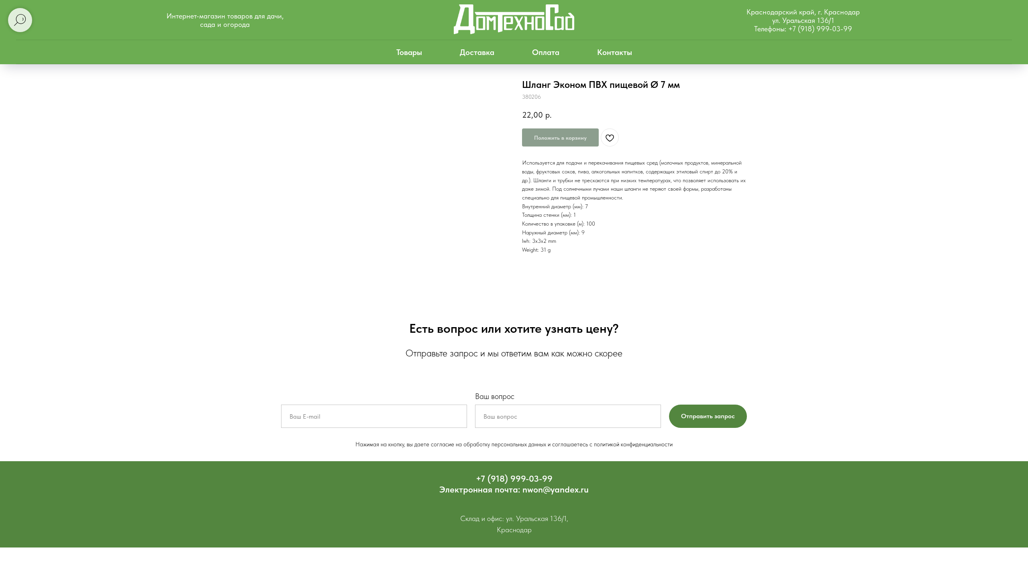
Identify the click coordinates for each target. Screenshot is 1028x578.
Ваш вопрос (494, 396)
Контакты (614, 52)
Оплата (545, 52)
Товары (409, 52)
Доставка (477, 52)
